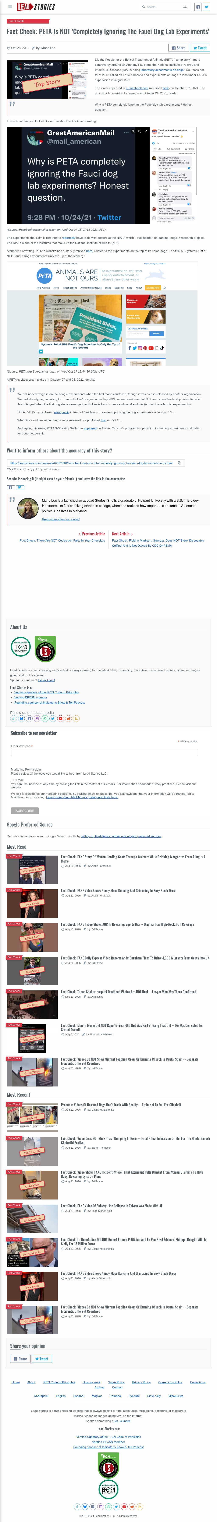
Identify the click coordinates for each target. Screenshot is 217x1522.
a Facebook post (137, 88)
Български (41, 1396)
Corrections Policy (170, 1382)
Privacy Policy (141, 1382)
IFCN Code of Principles (59, 1382)
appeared (90, 428)
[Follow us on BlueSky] (21, 718)
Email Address (22, 746)
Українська (175, 1396)
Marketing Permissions (26, 769)
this (103, 420)
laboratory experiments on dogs (162, 69)
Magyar (97, 1396)
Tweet (202, 47)
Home (16, 1382)
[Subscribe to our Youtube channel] (60, 718)
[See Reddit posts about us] (68, 718)
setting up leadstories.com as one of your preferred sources (121, 836)
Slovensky (154, 1396)
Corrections (198, 1382)
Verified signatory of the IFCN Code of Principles (46, 692)
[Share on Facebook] (11, 487)
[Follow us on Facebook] (29, 718)
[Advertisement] (108, 583)
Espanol (78, 1396)
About (31, 1382)
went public (61, 412)
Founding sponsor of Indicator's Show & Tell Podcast (49, 702)
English (61, 1396)
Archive (99, 1387)
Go (185, 6)
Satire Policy (116, 1382)
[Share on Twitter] (20, 487)
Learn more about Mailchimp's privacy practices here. (82, 797)
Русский (134, 1396)
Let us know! (46, 680)
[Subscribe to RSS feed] (76, 718)
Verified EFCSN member (30, 697)
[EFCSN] (108, 1489)
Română (115, 1396)
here (166, 88)
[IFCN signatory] (108, 1465)
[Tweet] (206, 7)
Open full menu (10, 6)
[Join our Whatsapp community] (45, 718)
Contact (117, 1387)
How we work (91, 1382)
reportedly (68, 237)
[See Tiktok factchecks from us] (13, 718)
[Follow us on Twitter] (52, 718)
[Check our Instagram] (37, 718)
